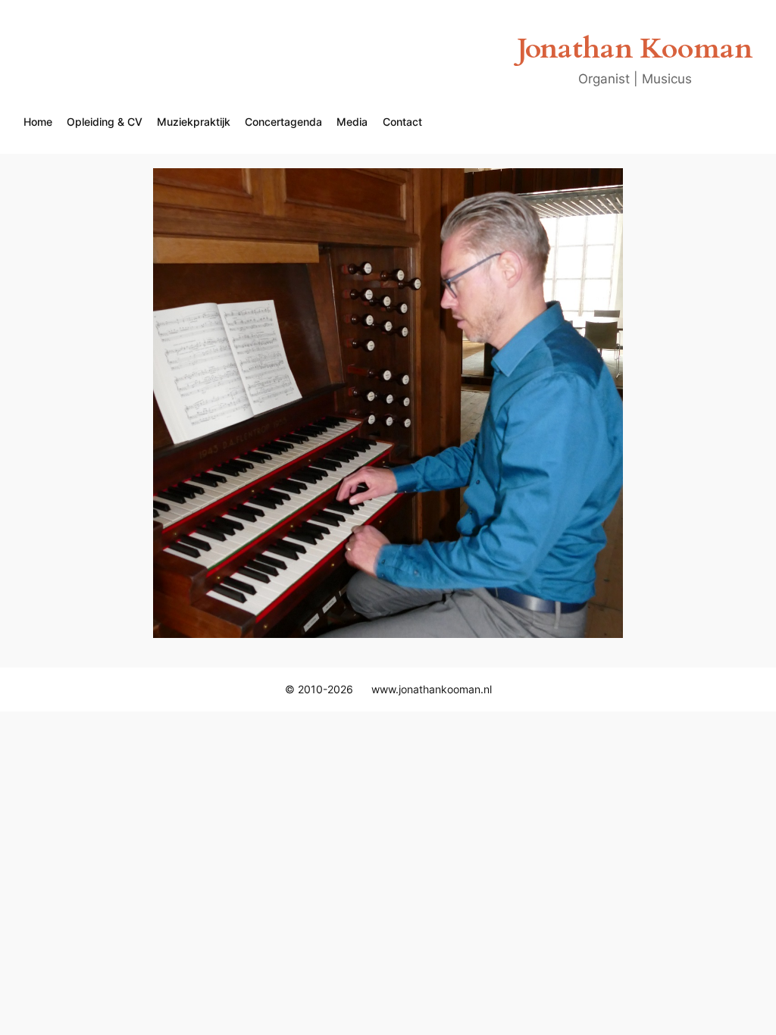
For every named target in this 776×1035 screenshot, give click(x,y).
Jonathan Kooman (635, 49)
